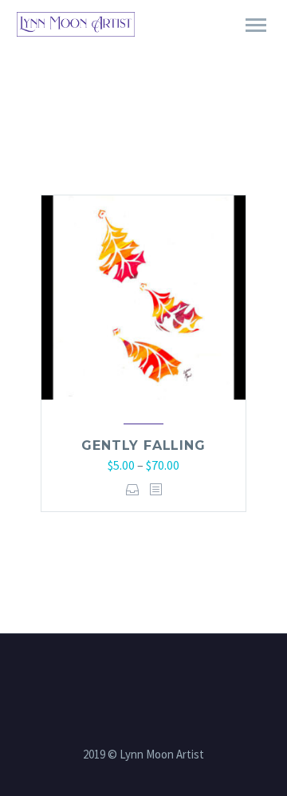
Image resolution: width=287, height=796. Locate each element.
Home (205, 47)
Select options (132, 489)
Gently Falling (143, 445)
